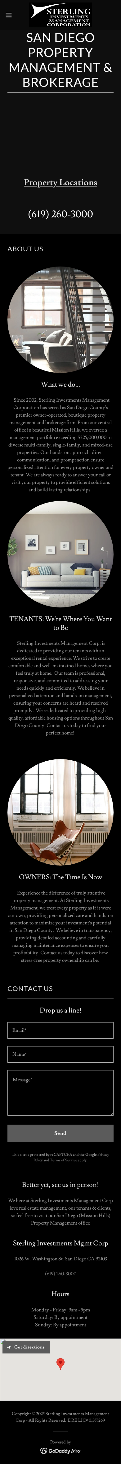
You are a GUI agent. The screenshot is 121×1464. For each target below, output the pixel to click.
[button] (11, 15)
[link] (60, 14)
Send (60, 1133)
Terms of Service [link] (63, 1160)
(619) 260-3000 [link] (60, 214)
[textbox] (60, 1030)
